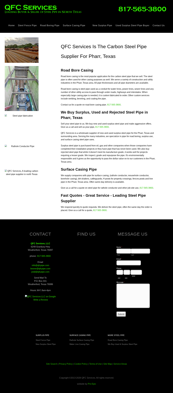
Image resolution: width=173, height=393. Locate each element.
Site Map (107, 364)
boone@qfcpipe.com (40, 268)
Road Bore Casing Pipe (118, 340)
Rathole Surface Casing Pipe (81, 340)
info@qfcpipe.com (40, 265)
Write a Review (40, 300)
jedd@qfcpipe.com (40, 272)
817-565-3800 (114, 105)
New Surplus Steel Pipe (46, 344)
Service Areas (120, 364)
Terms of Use (95, 364)
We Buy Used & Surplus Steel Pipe (122, 344)
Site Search (51, 364)
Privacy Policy (66, 364)
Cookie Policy (81, 364)
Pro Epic (92, 384)
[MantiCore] (143, 8)
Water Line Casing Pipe (79, 344)
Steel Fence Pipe (43, 340)
